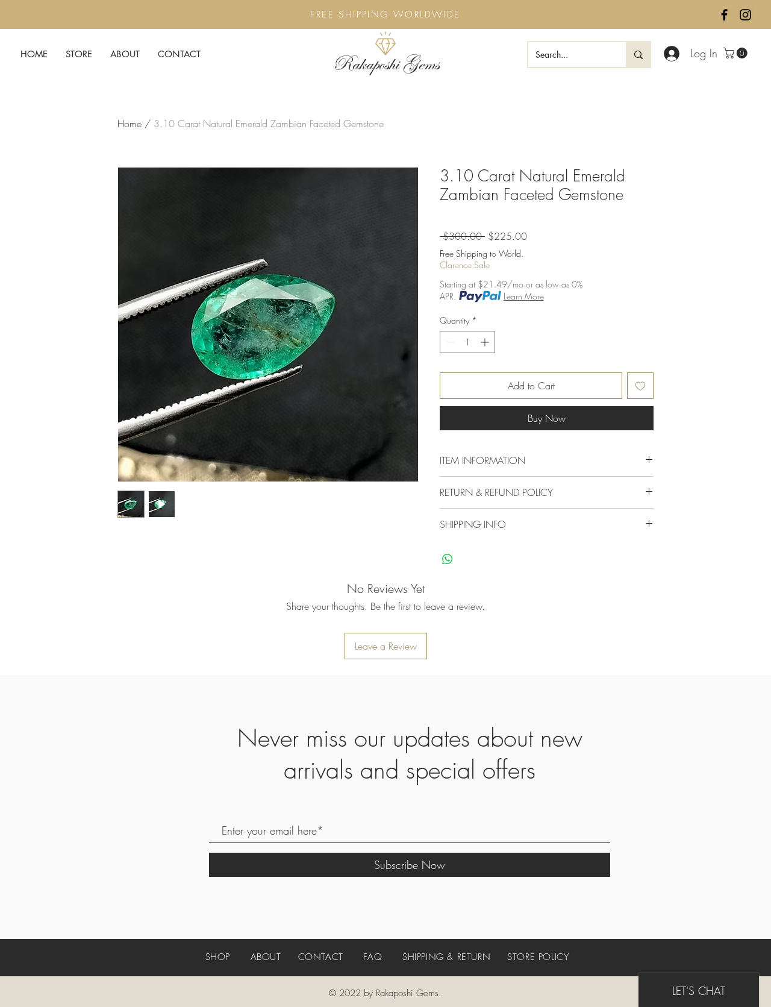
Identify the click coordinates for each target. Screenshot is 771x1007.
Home (129, 123)
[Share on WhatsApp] (447, 559)
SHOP (219, 957)
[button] (736, 53)
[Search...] (638, 54)
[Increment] (485, 342)
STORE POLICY (538, 957)
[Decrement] (449, 342)
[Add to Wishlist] (640, 385)
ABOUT (266, 957)
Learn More (524, 296)
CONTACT (320, 957)
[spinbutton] (467, 342)
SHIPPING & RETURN (446, 957)
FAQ (372, 957)
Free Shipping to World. (481, 253)
